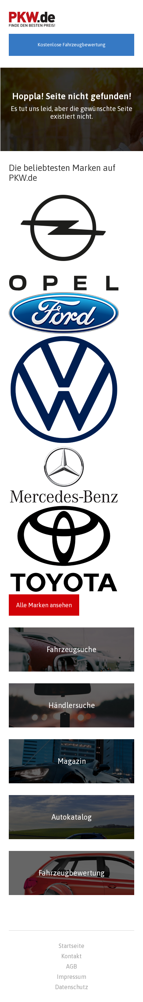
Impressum (71, 976)
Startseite (71, 945)
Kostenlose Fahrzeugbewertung (72, 44)
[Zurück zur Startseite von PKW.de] (32, 20)
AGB (71, 966)
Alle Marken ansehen (44, 605)
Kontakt (71, 956)
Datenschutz (71, 987)
